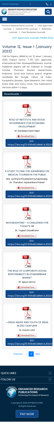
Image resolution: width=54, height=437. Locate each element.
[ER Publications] (19, 11)
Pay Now (27, 414)
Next (38, 353)
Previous (18, 353)
